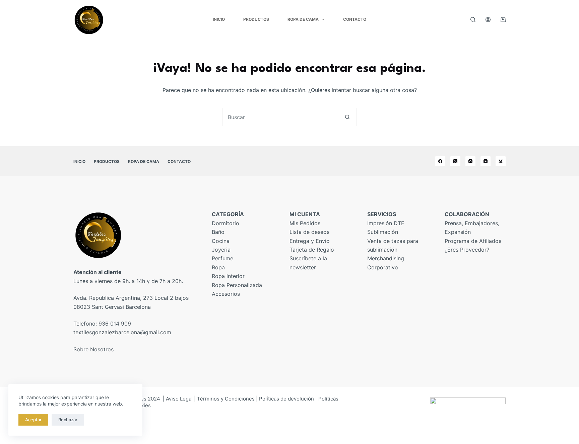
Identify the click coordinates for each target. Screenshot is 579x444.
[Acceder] (488, 19)
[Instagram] (470, 161)
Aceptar (33, 419)
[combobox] (280, 117)
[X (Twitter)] (455, 161)
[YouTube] (485, 161)
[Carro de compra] (503, 19)
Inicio (219, 19)
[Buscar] (472, 19)
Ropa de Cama (303, 19)
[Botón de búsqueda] (347, 117)
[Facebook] (440, 161)
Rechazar (67, 419)
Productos (256, 19)
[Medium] (501, 161)
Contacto (354, 19)
